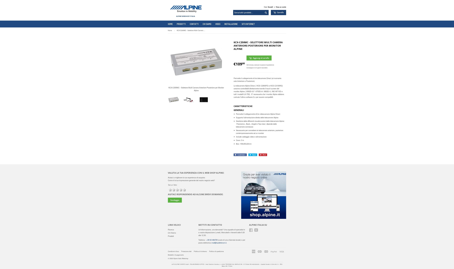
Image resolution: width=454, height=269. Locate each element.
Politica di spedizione (216, 251)
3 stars (177, 189)
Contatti (194, 24)
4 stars (180, 189)
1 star (170, 189)
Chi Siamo (207, 24)
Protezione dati (186, 251)
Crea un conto (281, 7)
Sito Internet (248, 24)
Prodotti (181, 24)
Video (217, 24)
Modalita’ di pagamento (176, 255)
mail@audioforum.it (218, 242)
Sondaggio (174, 200)
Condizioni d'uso (173, 251)
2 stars (173, 189)
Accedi (270, 7)
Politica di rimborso (200, 251)
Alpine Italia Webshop (180, 258)
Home (170, 24)
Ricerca (171, 229)
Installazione (231, 24)
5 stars (184, 189)
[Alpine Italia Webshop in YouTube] (256, 230)
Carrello (280, 12)
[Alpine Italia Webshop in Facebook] (251, 230)
